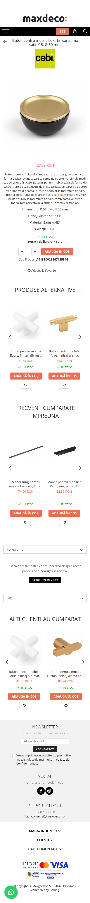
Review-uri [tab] (15, 549)
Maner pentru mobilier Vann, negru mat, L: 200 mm (64, 484)
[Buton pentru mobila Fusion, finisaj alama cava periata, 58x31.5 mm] (66, 648)
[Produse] (6, 32)
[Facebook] (41, 791)
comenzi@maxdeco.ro (47, 816)
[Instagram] (49, 791)
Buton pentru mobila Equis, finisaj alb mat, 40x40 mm (26, 353)
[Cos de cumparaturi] (75, 31)
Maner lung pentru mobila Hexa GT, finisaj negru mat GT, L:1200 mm (26, 484)
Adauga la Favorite (43, 270)
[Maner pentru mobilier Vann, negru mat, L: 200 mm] (64, 452)
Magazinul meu (43, 831)
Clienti (43, 840)
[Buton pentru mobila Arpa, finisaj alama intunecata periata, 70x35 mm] (64, 324)
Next (83, 120)
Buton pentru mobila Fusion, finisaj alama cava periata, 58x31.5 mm (66, 674)
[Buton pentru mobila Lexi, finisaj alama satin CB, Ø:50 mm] (45, 116)
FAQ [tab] (9, 598)
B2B (62, 31)
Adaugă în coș (57, 251)
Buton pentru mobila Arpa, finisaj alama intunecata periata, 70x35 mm (64, 353)
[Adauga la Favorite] (26, 385)
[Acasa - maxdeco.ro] (45, 19)
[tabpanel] (45, 116)
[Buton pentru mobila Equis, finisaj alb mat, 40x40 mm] (26, 324)
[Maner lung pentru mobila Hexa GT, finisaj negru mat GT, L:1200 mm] (26, 452)
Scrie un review (45, 580)
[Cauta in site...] (85, 31)
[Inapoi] (3, 42)
